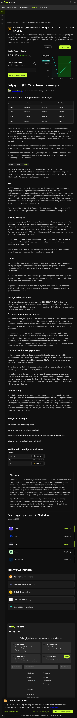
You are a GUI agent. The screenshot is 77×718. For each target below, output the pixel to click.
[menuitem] (2, 12)
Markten (34, 7)
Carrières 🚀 (31, 681)
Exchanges (46, 684)
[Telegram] (19, 632)
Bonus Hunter (24, 7)
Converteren (47, 681)
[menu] (2, 18)
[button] (41, 424)
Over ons (30, 677)
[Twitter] (10, 632)
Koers (9, 22)
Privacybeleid (34, 715)
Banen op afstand (33, 697)
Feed (3, 7)
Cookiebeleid (55, 707)
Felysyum (16, 22)
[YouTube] (14, 632)
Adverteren (43, 7)
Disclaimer (44, 715)
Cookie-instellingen (56, 715)
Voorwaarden (24, 715)
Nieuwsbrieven (12, 7)
